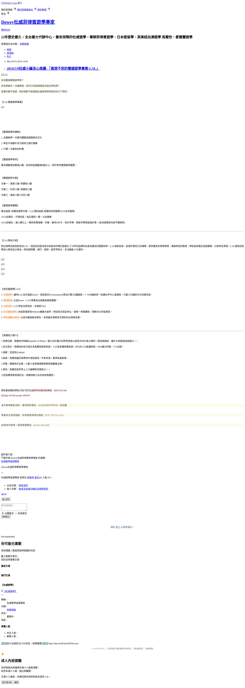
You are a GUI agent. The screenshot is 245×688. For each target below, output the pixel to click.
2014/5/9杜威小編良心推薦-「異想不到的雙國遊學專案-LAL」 (53, 68)
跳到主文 (5, 30)
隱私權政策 (138, 649)
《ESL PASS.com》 (54, 415)
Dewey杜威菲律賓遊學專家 (28, 22)
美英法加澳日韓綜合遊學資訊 (33, 489)
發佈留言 (6, 517)
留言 (37, 477)
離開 (16, 682)
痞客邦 (30, 477)
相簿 (9, 49)
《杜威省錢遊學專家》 (48, 405)
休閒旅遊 (24, 44)
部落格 (10, 53)
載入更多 (6, 499)
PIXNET (101, 649)
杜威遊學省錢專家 (10, 461)
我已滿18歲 (7, 682)
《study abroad (40, 425)
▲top (3, 494)
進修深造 (23, 485)
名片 (9, 56)
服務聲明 (149, 649)
